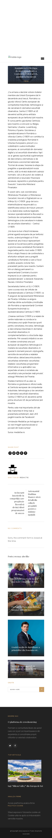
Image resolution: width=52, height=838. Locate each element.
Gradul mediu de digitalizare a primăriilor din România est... (25, 648)
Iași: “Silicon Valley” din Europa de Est (25, 786)
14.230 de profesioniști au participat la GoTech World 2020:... (23, 669)
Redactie (24, 477)
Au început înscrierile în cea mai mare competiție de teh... (25, 580)
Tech (26, 81)
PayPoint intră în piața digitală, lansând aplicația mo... (25, 608)
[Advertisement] (26, 27)
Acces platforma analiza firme (21, 803)
